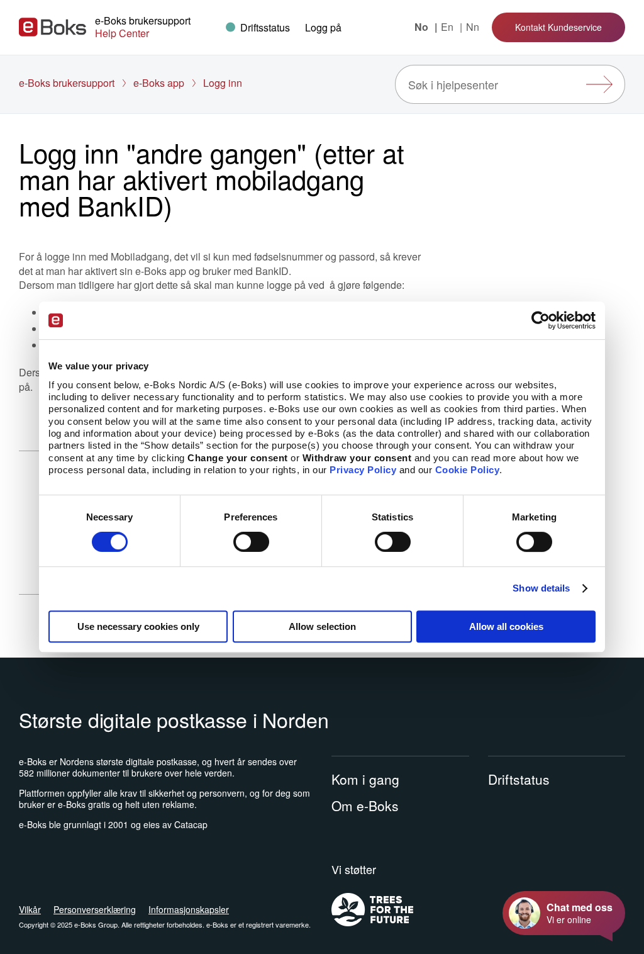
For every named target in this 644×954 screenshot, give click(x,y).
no (422, 27)
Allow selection (322, 626)
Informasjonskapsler (188, 909)
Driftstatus (519, 779)
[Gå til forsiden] (52, 27)
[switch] (251, 542)
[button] (323, 27)
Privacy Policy (363, 469)
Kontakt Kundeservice (558, 27)
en (448, 27)
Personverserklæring (94, 909)
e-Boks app (158, 83)
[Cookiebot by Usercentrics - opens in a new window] (541, 320)
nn (472, 27)
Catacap (191, 824)
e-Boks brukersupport (66, 83)
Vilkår (30, 909)
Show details (541, 588)
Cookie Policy (467, 469)
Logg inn (222, 83)
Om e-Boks (365, 805)
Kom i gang (365, 779)
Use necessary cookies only (138, 626)
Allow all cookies (506, 626)
